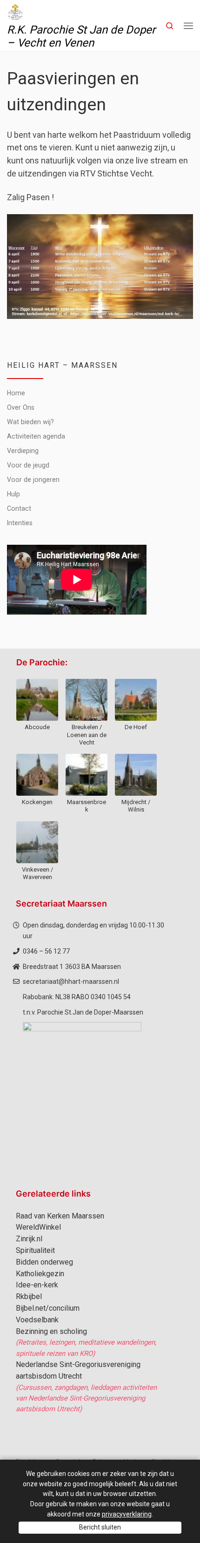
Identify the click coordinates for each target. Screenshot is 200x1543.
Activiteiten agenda (36, 436)
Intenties (20, 523)
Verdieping (23, 450)
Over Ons (20, 407)
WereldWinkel (38, 1227)
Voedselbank (37, 1319)
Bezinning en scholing (51, 1331)
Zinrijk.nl (29, 1238)
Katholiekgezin (40, 1273)
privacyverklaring (127, 1514)
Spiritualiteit (35, 1250)
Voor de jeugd (28, 465)
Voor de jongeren (33, 479)
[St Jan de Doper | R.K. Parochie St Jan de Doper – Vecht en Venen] (15, 11)
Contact (19, 508)
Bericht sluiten (100, 1527)
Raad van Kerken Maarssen (60, 1215)
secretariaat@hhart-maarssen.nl (71, 981)
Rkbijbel (29, 1296)
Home (16, 393)
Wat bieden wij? (30, 422)
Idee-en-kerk (37, 1284)
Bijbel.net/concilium (48, 1308)
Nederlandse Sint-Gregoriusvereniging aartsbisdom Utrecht (78, 1370)
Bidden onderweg (44, 1262)
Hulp (13, 494)
